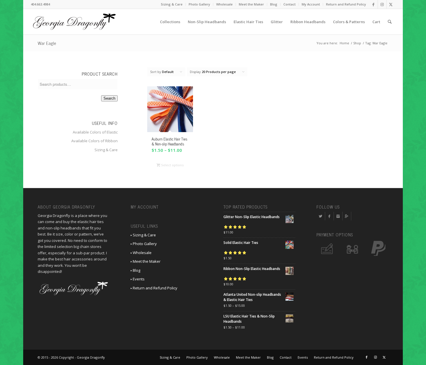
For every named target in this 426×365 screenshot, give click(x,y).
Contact (289, 4)
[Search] (389, 21)
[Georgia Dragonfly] (74, 21)
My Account (311, 4)
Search (109, 98)
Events (138, 279)
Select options (172, 165)
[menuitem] (172, 4)
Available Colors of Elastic (95, 132)
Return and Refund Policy (346, 4)
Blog (273, 4)
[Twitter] (320, 216)
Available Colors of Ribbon (94, 140)
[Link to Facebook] (373, 4)
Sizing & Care (172, 4)
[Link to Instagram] (382, 4)
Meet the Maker (251, 4)
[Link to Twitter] (391, 4)
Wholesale (224, 4)
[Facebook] (329, 216)
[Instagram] (338, 216)
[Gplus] (347, 216)
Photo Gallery (199, 4)
